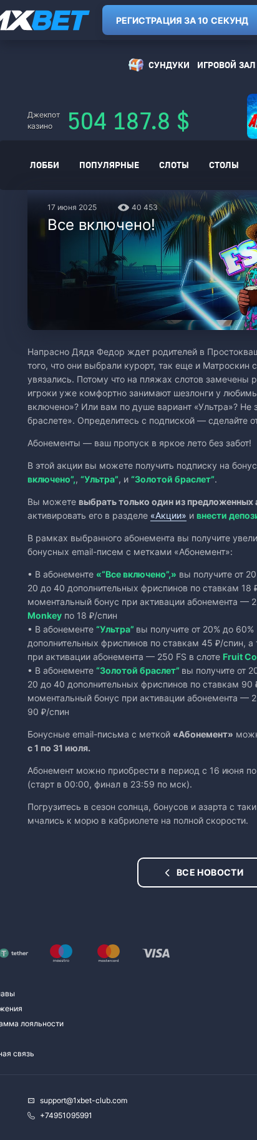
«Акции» (168, 515)
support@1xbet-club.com (83, 1100)
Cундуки (169, 64)
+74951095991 (66, 1115)
